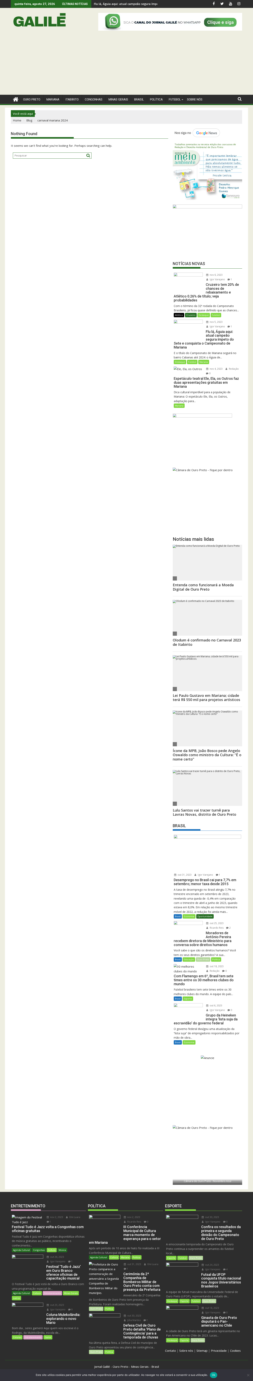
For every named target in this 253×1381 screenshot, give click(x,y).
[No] (248, 1375)
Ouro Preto (203, 959)
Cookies (235, 1351)
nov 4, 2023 (216, 368)
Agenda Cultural (21, 1249)
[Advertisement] (126, 65)
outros (16, 1298)
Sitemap (202, 1351)
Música (62, 1249)
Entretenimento (52, 1293)
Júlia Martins (134, 1320)
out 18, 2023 (216, 966)
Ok (213, 1374)
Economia (189, 916)
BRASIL (139, 99)
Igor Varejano (217, 279)
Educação (189, 959)
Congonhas (93, 99)
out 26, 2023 (57, 1257)
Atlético (179, 315)
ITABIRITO (72, 99)
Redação (233, 368)
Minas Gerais (71, 1293)
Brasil (178, 916)
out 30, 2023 (134, 1315)
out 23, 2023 (57, 1305)
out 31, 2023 (184, 874)
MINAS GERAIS (118, 99)
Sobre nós (186, 1351)
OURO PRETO (31, 99)
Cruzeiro (190, 315)
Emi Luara (74, 1217)
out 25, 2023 (216, 923)
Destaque (204, 315)
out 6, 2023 (215, 1005)
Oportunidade (204, 916)
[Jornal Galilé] (14, 99)
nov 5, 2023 (216, 322)
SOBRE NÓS (194, 99)
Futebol (175, 99)
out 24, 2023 (212, 1264)
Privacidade (219, 1351)
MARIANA (52, 99)
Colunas (17, 1337)
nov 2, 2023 (56, 1217)
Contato (170, 1351)
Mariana (203, 361)
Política (156, 99)
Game (48, 1337)
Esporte (188, 998)
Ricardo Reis (216, 927)
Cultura (52, 1249)
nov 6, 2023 (216, 275)
